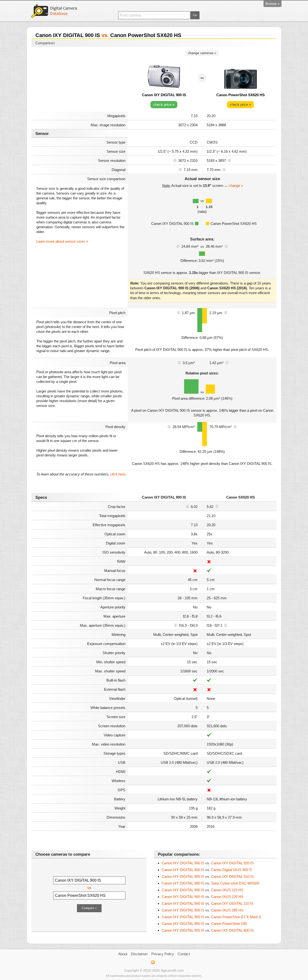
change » (236, 185)
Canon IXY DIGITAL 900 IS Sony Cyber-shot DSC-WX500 (210, 883)
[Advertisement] (80, 80)
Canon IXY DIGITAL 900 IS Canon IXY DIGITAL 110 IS (207, 903)
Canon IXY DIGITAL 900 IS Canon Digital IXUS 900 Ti (207, 870)
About (122, 954)
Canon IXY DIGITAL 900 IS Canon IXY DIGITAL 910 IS (208, 876)
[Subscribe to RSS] (153, 962)
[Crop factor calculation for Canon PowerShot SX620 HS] (216, 506)
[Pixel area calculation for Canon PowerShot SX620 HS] (227, 362)
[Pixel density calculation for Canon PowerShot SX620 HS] (235, 426)
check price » (163, 104)
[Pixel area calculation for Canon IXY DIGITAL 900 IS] (179, 362)
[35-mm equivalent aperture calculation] (175, 625)
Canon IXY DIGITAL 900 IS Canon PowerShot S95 (204, 924)
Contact (184, 954)
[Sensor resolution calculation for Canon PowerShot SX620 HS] (229, 160)
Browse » (272, 4)
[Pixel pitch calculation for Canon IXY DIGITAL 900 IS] (178, 312)
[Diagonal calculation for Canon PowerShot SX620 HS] (224, 169)
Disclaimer (139, 954)
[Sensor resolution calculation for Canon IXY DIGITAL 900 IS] (175, 160)
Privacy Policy (162, 954)
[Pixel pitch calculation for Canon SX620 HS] (225, 312)
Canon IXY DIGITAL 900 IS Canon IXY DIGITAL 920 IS (208, 863)
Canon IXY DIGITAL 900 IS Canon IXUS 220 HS (203, 897)
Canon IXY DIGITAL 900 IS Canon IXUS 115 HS (202, 890)
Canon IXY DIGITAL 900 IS (164, 95)
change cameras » (202, 53)
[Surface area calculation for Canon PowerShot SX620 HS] (226, 246)
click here (117, 474)
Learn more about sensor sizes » (62, 241)
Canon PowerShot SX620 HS (240, 95)
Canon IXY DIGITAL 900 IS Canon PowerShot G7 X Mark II (211, 917)
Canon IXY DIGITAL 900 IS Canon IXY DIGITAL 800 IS (208, 930)
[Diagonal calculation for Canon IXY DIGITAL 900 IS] (180, 169)
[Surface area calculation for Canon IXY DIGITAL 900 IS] (178, 246)
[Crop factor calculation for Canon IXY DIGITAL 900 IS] (187, 506)
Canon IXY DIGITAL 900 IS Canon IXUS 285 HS (203, 910)
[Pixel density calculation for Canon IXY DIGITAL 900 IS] (169, 426)
